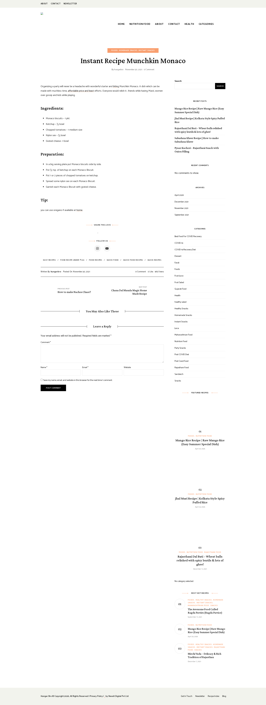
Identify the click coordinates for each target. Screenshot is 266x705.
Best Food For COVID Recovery (188, 236)
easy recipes (49, 260)
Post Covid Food (181, 361)
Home (121, 24)
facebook (203, 4)
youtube (223, 4)
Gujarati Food (180, 289)
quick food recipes (133, 260)
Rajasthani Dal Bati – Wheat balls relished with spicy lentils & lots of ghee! (198, 130)
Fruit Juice (179, 276)
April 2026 (179, 195)
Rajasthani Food (182, 367)
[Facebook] (106, 231)
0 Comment (149, 69)
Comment (46, 342)
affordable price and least (81, 91)
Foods (114, 50)
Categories (206, 24)
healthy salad (180, 302)
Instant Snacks (147, 50)
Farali (177, 263)
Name (44, 367)
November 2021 (181, 208)
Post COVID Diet (182, 354)
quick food (113, 260)
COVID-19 (179, 243)
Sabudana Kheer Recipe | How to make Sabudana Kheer (197, 140)
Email (85, 367)
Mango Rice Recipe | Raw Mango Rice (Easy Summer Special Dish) (199, 110)
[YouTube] (107, 248)
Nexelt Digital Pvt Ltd (118, 696)
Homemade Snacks (128, 50)
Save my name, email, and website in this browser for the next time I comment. (77, 380)
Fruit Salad (179, 282)
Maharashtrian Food (183, 335)
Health (189, 24)
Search (178, 81)
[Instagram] (97, 248)
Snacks (178, 381)
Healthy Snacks (181, 308)
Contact (55, 3)
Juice (177, 328)
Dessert (178, 256)
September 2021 (182, 215)
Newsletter (70, 3)
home (79, 210)
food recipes (95, 260)
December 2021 (181, 202)
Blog (224, 696)
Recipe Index (213, 696)
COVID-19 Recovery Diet (185, 250)
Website (127, 367)
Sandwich (179, 374)
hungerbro (118, 69)
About (44, 3)
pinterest (216, 4)
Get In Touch (186, 696)
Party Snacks (180, 348)
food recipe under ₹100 (72, 260)
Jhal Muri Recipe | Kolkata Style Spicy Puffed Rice (200, 120)
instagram (209, 4)
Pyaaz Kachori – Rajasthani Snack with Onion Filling (197, 149)
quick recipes (154, 260)
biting (116, 86)
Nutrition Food (140, 24)
